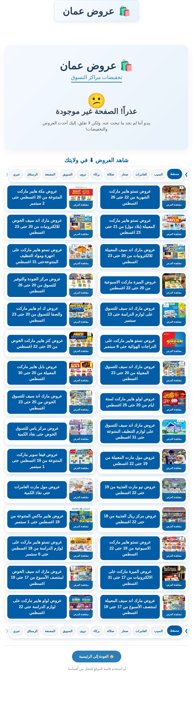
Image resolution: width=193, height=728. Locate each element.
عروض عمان (96, 10)
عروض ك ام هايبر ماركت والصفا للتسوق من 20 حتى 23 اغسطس (37, 314)
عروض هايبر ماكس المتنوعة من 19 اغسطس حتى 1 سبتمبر (37, 519)
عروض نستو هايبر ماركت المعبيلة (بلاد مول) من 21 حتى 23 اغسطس (130, 226)
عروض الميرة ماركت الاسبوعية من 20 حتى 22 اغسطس (130, 285)
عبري (16, 174)
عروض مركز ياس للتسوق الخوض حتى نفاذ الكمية (37, 431)
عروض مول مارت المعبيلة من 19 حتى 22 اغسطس (130, 460)
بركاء (96, 174)
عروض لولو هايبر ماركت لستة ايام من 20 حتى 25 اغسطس (130, 402)
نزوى (83, 174)
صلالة (110, 174)
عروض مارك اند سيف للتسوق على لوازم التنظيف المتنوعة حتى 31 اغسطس (130, 431)
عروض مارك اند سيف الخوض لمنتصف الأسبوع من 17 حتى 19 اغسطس (37, 577)
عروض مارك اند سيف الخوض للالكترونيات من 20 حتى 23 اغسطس (37, 226)
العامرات (141, 174)
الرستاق (32, 174)
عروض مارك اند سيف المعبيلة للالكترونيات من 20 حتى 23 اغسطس (130, 256)
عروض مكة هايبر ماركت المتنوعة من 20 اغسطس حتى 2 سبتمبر (37, 197)
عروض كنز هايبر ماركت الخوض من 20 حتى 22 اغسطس (37, 343)
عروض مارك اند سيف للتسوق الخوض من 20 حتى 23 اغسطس (37, 402)
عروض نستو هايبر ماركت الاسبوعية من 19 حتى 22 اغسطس (130, 548)
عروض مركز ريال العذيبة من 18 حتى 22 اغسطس (130, 519)
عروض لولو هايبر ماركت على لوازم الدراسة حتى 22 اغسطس (37, 606)
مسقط (174, 174)
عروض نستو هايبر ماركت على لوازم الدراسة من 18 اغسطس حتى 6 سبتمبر (37, 548)
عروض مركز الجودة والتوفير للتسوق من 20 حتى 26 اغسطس (37, 285)
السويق (67, 174)
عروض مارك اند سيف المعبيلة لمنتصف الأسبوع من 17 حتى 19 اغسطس (130, 606)
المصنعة (50, 174)
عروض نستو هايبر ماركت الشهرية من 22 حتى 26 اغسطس (130, 197)
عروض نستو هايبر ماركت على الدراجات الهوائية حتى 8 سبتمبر (130, 343)
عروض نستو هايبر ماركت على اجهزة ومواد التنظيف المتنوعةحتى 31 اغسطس (37, 256)
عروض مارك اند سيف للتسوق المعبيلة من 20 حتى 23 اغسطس (130, 372)
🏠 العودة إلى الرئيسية (96, 656)
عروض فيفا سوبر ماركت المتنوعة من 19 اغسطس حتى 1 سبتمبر (37, 460)
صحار (124, 174)
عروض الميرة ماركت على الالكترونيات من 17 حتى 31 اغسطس (130, 577)
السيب (158, 174)
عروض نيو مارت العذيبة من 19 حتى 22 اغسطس (130, 490)
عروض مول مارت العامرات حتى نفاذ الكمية (37, 490)
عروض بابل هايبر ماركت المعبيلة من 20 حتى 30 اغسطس (37, 372)
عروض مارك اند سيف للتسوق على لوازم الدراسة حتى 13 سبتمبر (130, 314)
